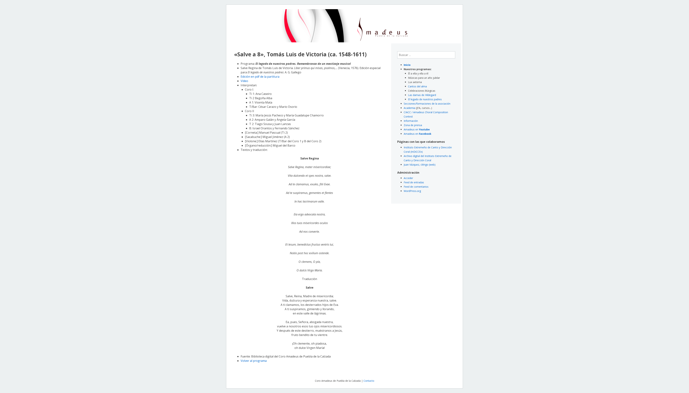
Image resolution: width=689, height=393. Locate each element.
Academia (409, 108)
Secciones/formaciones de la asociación (427, 103)
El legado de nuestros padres (425, 99)
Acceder (408, 178)
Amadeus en (417, 129)
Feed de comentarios (416, 186)
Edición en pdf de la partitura (260, 77)
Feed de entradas (414, 182)
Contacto (369, 380)
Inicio (407, 65)
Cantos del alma (417, 86)
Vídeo (244, 81)
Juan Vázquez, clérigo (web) (419, 164)
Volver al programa (254, 361)
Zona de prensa (413, 125)
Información (411, 121)
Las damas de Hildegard (422, 95)
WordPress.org (412, 191)
